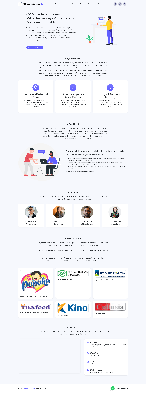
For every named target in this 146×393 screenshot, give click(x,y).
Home (56, 4)
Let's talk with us (36, 47)
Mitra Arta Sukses (30, 388)
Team (82, 4)
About (74, 4)
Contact (100, 4)
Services (65, 4)
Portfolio (91, 4)
